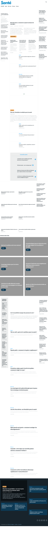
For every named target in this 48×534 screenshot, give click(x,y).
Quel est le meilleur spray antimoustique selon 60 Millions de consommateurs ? (41, 200)
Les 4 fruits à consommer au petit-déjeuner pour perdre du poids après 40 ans (4, 362)
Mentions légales (11, 524)
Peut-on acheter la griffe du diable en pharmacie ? (27, 230)
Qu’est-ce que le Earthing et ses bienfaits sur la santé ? (42, 345)
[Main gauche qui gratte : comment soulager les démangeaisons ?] (24, 420)
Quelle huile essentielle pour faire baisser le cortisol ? (41, 189)
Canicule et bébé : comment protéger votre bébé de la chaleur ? (41, 205)
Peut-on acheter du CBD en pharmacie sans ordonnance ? (22, 41)
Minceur (11, 447)
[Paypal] (42, 520)
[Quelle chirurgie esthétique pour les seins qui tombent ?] (9, 199)
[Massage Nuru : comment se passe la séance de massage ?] (23, 15)
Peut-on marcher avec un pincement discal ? (27, 66)
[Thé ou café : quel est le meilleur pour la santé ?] (24, 325)
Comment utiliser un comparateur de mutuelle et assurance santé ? (43, 319)
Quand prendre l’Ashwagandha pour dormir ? (14, 41)
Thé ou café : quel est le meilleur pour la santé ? (23, 332)
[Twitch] (44, 520)
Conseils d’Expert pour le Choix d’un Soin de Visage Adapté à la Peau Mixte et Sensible (36, 245)
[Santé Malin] (6, 3)
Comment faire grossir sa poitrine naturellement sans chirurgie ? (7, 217)
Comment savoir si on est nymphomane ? (4, 14)
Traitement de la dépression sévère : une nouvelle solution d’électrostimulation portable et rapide (4, 42)
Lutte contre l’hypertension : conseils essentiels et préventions (43, 337)
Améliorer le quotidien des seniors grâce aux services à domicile (4, 36)
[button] (46, 2)
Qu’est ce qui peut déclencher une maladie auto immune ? (4, 31)
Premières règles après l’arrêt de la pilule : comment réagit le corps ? (22, 369)
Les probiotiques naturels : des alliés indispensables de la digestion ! (26, 76)
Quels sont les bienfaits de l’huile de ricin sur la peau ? (9, 230)
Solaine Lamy (5, 491)
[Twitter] (46, 520)
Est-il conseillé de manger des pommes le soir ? (22, 312)
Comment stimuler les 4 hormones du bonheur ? (43, 301)
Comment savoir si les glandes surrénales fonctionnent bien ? (4, 48)
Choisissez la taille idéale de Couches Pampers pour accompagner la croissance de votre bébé (11, 285)
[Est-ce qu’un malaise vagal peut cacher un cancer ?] (14, 59)
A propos (19, 524)
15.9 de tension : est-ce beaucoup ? (24, 165)
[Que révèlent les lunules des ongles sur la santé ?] (27, 199)
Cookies (16, 524)
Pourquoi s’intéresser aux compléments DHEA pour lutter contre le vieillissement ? (36, 265)
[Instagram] (40, 520)
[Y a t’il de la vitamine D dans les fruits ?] (14, 137)
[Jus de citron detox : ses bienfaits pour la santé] (24, 402)
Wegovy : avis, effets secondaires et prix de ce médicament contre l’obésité (4, 305)
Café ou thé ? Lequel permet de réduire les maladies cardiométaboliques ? (43, 29)
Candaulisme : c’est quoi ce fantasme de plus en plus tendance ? (7, 506)
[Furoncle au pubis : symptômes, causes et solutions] (14, 147)
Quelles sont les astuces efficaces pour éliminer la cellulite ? (4, 335)
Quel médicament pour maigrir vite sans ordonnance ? (4, 353)
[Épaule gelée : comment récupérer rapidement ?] (24, 343)
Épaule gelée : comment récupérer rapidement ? (23, 350)
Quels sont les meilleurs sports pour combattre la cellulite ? (43, 328)
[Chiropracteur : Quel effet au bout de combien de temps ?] (27, 212)
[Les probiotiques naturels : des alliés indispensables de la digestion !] (14, 78)
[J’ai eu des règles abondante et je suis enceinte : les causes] (14, 87)
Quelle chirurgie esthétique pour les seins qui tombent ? (9, 205)
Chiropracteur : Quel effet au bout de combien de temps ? (26, 217)
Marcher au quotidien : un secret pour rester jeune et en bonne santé (13, 489)
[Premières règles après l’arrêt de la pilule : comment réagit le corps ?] (24, 361)
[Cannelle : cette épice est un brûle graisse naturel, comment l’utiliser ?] (24, 441)
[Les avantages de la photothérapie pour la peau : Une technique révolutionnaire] (24, 381)
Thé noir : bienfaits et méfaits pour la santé (21, 112)
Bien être (20, 74)
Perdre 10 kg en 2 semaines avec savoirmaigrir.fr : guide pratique (42, 38)
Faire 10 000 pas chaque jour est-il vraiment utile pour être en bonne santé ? (43, 310)
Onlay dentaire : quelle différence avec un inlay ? (4, 58)
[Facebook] (37, 520)
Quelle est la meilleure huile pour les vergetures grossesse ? (43, 20)
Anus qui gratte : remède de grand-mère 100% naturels (41, 184)
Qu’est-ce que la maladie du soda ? (43, 353)
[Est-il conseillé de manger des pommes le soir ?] (24, 304)
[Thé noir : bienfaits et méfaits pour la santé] (23, 102)
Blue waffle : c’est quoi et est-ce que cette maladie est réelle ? (26, 192)
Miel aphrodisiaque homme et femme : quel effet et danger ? (43, 47)
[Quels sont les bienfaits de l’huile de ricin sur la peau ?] (9, 224)
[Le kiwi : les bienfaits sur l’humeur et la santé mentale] (38, 495)
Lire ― (3, 248)
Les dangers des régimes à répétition (4, 313)
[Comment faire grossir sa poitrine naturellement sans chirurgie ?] (9, 212)
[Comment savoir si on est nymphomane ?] (4, 10)
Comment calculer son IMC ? (4, 329)
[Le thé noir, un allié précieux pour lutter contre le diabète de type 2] (13, 176)
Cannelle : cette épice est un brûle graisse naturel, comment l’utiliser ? (4, 344)
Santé (20, 55)
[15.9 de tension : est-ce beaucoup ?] (13, 165)
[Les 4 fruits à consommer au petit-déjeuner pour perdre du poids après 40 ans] (38, 483)
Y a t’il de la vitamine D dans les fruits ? (26, 134)
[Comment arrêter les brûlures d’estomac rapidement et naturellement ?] (24, 463)
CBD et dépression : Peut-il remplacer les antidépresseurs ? (32, 41)
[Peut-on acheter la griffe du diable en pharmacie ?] (27, 224)
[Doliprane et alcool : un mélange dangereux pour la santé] (38, 506)
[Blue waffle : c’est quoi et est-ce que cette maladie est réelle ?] (27, 187)
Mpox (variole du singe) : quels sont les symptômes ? (7, 192)
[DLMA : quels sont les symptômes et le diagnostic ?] (14, 127)
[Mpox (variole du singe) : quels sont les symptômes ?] (9, 187)
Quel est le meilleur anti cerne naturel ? (11, 245)
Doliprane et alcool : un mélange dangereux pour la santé (36, 512)
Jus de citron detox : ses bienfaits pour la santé (23, 409)
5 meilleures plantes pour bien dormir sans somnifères (41, 194)
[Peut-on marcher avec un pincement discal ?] (14, 68)
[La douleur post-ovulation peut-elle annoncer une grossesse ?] (13, 159)
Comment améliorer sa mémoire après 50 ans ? (43, 360)
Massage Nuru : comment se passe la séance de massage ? (22, 23)
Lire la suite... (13, 36)
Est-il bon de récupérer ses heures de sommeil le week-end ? (43, 56)
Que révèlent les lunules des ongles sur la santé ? (27, 204)
